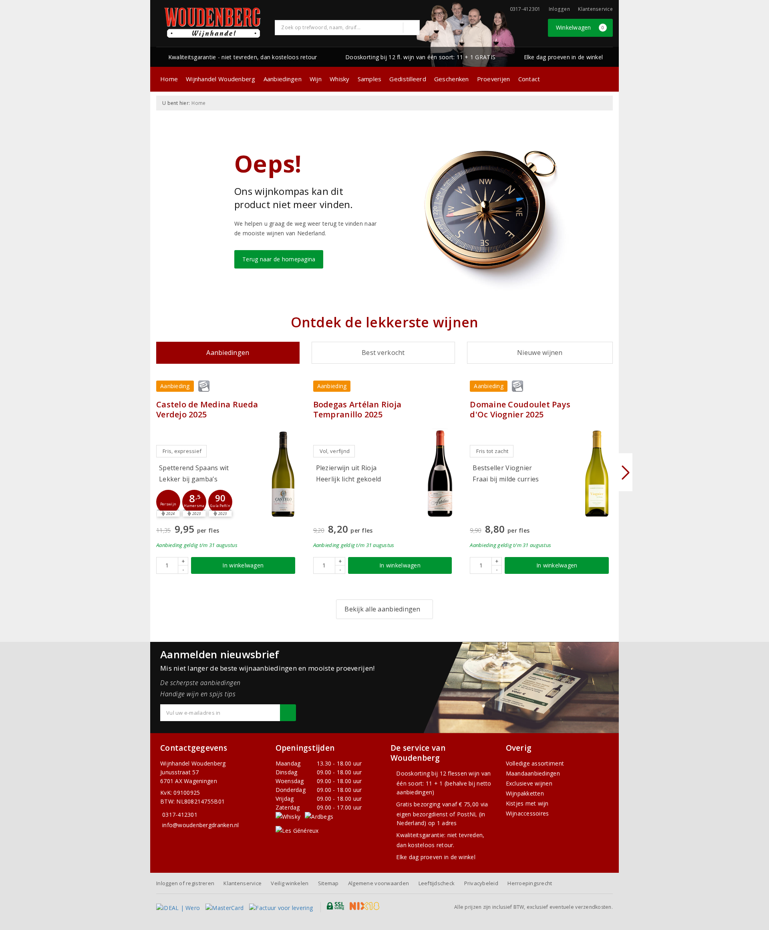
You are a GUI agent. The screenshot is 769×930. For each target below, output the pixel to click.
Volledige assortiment (535, 763)
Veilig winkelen (289, 883)
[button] (168, 502)
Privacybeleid (481, 883)
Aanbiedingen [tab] (227, 352)
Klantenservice (595, 9)
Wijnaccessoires (527, 813)
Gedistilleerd (407, 79)
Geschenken (451, 79)
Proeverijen (493, 79)
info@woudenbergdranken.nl (200, 825)
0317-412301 (179, 814)
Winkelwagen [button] (580, 27)
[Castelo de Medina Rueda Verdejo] (283, 474)
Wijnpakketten (525, 793)
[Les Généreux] (297, 830)
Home (169, 79)
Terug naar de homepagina (278, 259)
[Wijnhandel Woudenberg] (212, 23)
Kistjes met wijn (527, 803)
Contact (529, 79)
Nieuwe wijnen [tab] (539, 352)
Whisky (340, 79)
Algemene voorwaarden (378, 883)
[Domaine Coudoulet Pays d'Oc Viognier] (597, 474)
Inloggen (559, 9)
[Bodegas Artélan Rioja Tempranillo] (440, 474)
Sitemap (328, 883)
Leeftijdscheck (437, 883)
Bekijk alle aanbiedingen (382, 609)
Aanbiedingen (283, 79)
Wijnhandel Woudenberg (221, 79)
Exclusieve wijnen (529, 783)
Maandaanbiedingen (533, 773)
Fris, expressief (182, 451)
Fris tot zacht (492, 451)
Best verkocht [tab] (383, 352)
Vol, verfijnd (335, 451)
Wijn (316, 79)
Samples (370, 79)
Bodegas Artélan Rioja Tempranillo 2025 (357, 409)
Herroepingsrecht (529, 883)
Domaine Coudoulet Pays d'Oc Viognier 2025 (520, 409)
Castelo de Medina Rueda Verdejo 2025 (207, 409)
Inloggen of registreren (185, 883)
